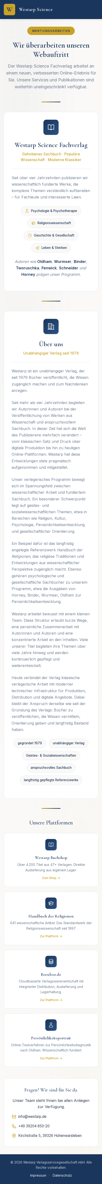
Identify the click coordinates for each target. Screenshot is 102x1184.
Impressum (38, 1175)
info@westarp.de (32, 1116)
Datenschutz (62, 1175)
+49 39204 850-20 (34, 1126)
